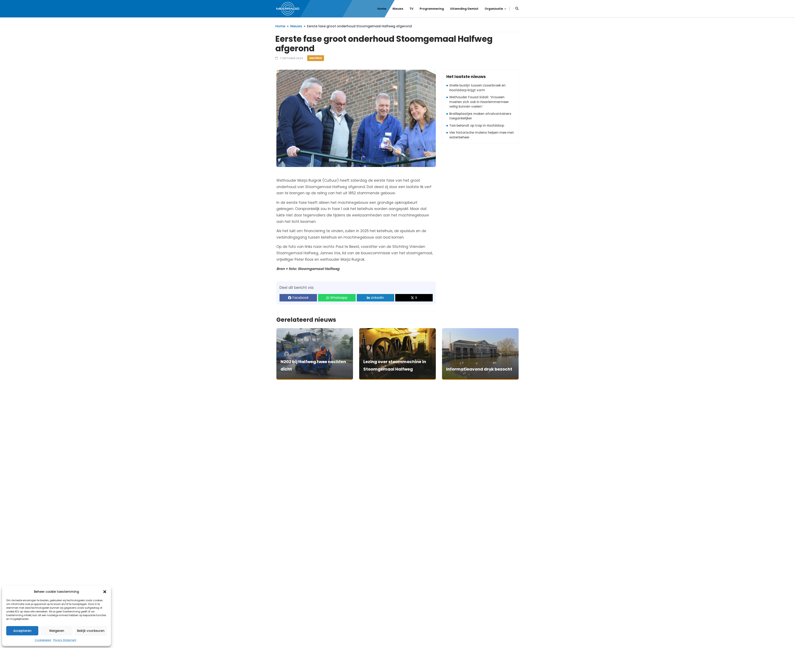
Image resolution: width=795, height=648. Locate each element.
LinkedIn (377, 297)
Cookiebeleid (43, 640)
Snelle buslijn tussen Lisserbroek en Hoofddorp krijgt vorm (477, 87)
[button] (105, 592)
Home (381, 9)
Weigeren (56, 631)
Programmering (432, 9)
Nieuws (398, 9)
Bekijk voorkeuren (91, 631)
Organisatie (494, 9)
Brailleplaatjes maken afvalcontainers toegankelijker (480, 116)
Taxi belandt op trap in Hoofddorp (476, 125)
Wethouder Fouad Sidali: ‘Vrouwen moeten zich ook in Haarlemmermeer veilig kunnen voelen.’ (479, 102)
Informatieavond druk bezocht (479, 369)
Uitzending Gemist (464, 9)
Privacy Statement (64, 640)
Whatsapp (338, 297)
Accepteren (22, 631)
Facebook (300, 297)
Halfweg (315, 58)
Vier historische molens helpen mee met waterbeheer (481, 134)
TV (411, 9)
